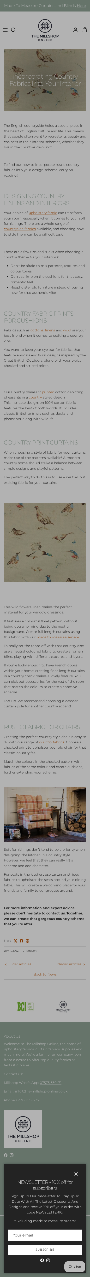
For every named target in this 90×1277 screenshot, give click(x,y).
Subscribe (45, 1249)
